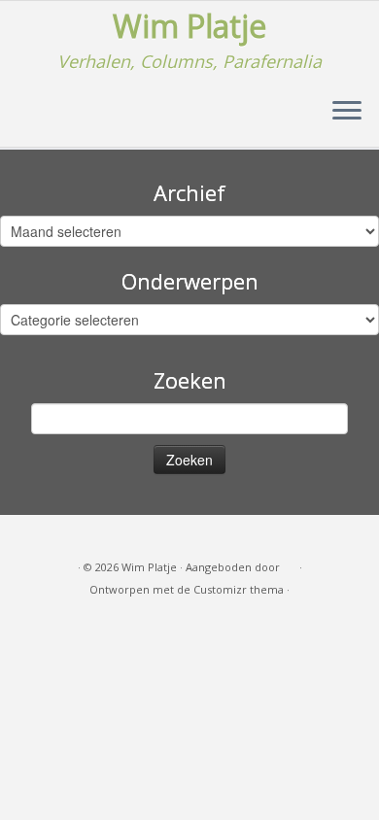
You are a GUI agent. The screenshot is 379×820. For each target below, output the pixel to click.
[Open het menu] (347, 111)
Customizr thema (238, 589)
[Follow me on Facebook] (54, 537)
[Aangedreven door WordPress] (289, 563)
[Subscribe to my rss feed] (31, 537)
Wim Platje (189, 26)
